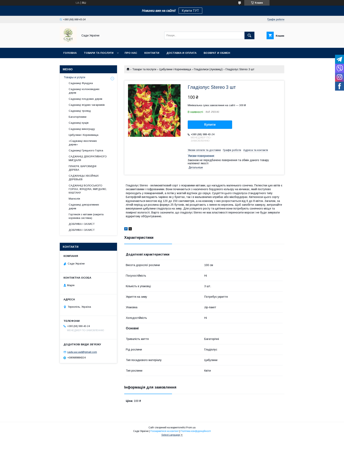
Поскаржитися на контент (164, 431)
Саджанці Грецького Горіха (86, 150)
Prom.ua (190, 427)
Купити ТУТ (190, 10)
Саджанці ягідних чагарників (87, 104)
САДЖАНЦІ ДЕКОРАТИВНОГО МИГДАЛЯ (88, 158)
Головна (70, 52)
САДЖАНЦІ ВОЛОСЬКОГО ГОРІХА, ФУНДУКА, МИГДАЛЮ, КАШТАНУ (88, 189)
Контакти (151, 52)
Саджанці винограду (82, 128)
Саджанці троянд (80, 110)
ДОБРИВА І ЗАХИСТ (82, 223)
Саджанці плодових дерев (85, 98)
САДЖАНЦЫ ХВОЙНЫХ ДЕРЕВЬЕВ (84, 177)
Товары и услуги (74, 77)
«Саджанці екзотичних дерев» (83, 142)
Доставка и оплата (181, 52)
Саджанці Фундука (81, 83)
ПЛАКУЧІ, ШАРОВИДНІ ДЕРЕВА (82, 168)
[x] (130, 229)
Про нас (131, 52)
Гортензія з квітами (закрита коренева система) (86, 216)
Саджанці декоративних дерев (84, 206)
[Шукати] (249, 35)
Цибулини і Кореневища (175, 69)
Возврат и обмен (217, 52)
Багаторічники (77, 116)
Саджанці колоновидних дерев (84, 91)
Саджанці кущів (79, 122)
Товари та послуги (98, 52)
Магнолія (74, 198)
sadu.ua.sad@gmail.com (82, 351)
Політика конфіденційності (196, 431)
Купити (210, 124)
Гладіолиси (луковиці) (208, 69)
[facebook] (126, 229)
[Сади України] (68, 42)
